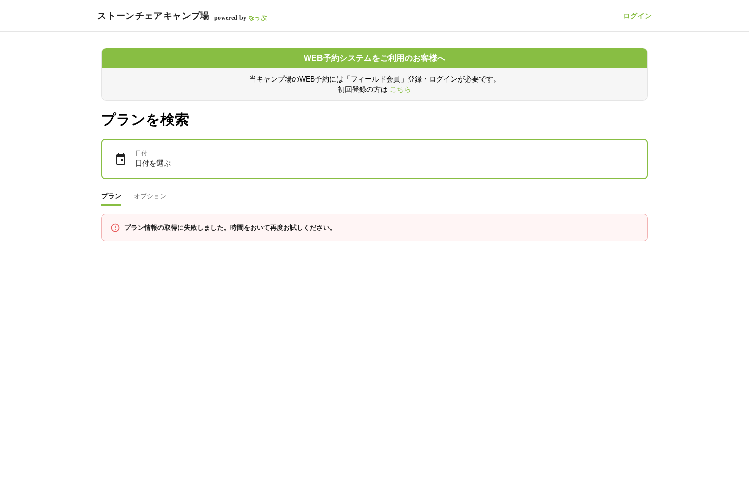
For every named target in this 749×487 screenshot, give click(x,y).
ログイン (637, 16)
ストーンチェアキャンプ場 (153, 15)
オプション (150, 196)
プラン (111, 196)
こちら (400, 89)
